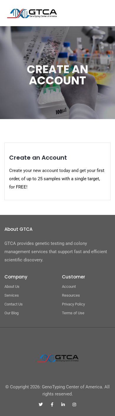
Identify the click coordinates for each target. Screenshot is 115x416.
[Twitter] (41, 404)
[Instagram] (74, 404)
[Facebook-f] (52, 404)
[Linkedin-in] (63, 404)
